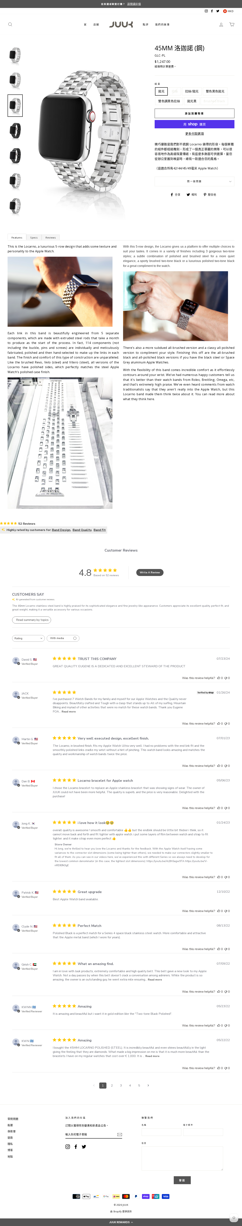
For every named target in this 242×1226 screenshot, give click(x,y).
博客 (10, 1150)
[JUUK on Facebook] (76, 1146)
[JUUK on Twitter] (84, 1146)
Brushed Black (214, 101)
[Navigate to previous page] (93, 1086)
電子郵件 (188, 1125)
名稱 (144, 1125)
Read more (69, 711)
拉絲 (175, 91)
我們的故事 (162, 24)
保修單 (12, 1131)
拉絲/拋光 (192, 91)
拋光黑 (191, 101)
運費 (171, 66)
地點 (10, 1156)
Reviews (51, 237)
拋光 (161, 91)
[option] (121, 4)
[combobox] (28, 638)
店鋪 (96, 24)
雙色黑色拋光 (215, 91)
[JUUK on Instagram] (67, 1146)
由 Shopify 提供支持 (121, 1211)
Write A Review (150, 572)
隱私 (10, 1144)
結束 (158, 84)
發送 (182, 1180)
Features (17, 237)
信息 (144, 1143)
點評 (146, 24)
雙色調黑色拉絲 (169, 101)
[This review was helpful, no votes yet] (218, 678)
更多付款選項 (194, 134)
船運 (10, 1125)
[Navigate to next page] (148, 1086)
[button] (121, 1222)
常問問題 (13, 1119)
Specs (34, 237)
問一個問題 (194, 181)
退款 (10, 1137)
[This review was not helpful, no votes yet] (225, 678)
